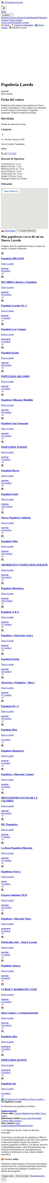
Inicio (3, 12)
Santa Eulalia (24, 17)
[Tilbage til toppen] (4, 1179)
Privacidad (16, 22)
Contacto (5, 20)
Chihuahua (42, 17)
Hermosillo (21, 1125)
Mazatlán (34, 17)
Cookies (25, 22)
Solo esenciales (22, 1176)
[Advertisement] (24, 54)
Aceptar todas (7, 1176)
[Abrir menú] (2, 5)
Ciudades (6, 15)
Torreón (29, 1125)
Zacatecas (14, 17)
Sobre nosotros (15, 20)
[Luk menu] (4, 8)
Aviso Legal (6, 22)
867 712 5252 (10, 153)
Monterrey (5, 17)
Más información (37, 1176)
